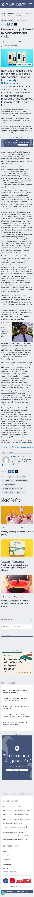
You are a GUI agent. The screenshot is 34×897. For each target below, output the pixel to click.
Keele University (9, 485)
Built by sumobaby (17, 886)
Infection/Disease (10, 46)
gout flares (21, 477)
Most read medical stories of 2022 (15, 827)
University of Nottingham (10, 82)
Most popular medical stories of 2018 (16, 810)
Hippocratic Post (18, 456)
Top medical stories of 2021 (12, 823)
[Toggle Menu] (30, 4)
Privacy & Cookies (9, 872)
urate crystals (8, 492)
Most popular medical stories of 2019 (16, 814)
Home (3, 13)
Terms (5, 868)
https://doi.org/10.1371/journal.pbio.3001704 (17, 447)
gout (10, 477)
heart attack (7, 481)
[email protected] (8, 465)
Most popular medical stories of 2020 (16, 819)
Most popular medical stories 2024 (15, 836)
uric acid (20, 492)
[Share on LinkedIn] (12, 24)
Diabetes (10, 13)
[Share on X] (15, 24)
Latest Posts (11, 452)
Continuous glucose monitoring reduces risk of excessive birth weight (15, 603)
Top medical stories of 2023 (13, 832)
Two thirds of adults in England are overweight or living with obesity (15, 568)
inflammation (21, 481)
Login (31, 620)
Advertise (6, 859)
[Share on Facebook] (8, 24)
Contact (6, 855)
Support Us (7, 864)
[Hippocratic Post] (6, 460)
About (3, 452)
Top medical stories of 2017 (12, 807)
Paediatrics (18, 597)
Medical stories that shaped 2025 (15, 839)
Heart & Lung (19, 42)
